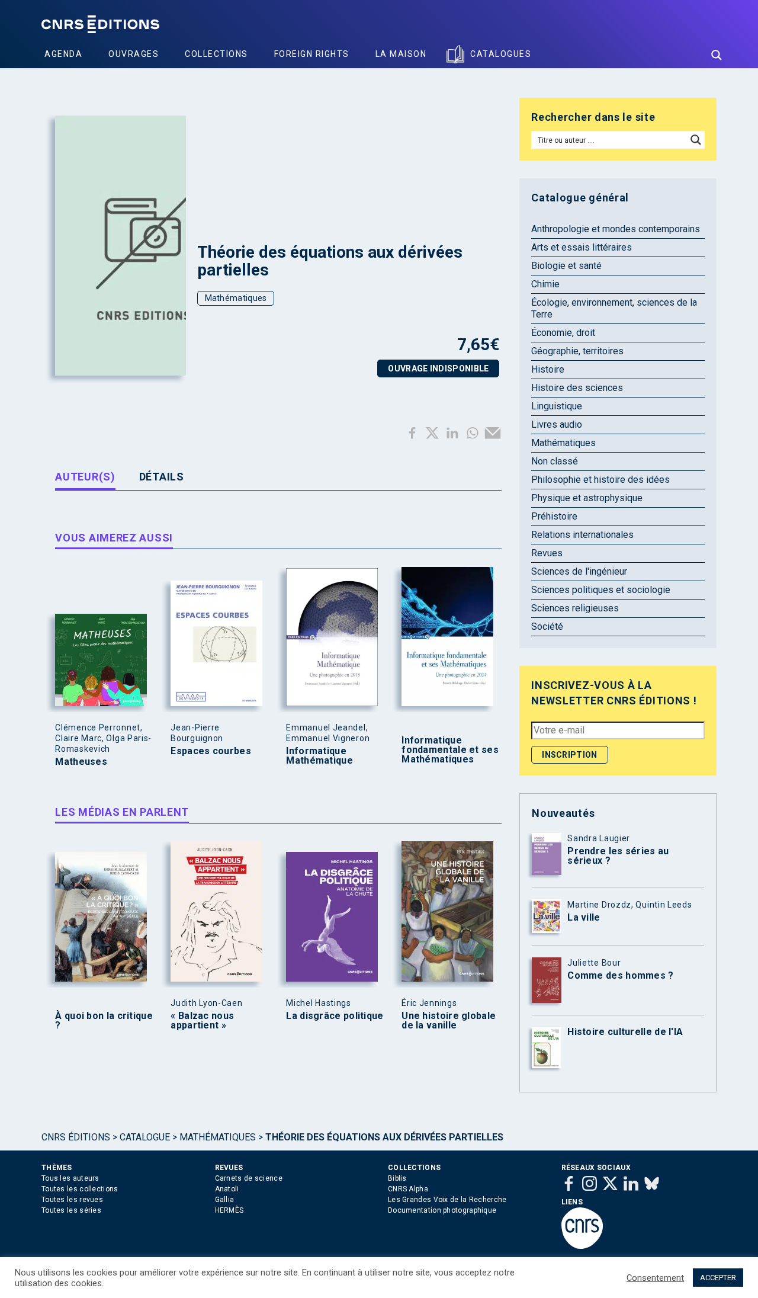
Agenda (63, 54)
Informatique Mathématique (319, 755)
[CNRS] (582, 1246)
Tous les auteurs (70, 1178)
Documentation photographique (442, 1210)
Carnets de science (248, 1178)
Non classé (554, 461)
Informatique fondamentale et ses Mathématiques (450, 750)
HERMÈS (229, 1210)
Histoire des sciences (577, 387)
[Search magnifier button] (716, 55)
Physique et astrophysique (587, 498)
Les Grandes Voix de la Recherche (447, 1200)
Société (547, 626)
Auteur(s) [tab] (85, 476)
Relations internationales (582, 534)
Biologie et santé (566, 265)
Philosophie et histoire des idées (600, 479)
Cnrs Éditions (75, 1137)
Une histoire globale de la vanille (449, 1020)
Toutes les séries (71, 1210)
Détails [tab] (161, 476)
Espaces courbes (211, 751)
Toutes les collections (79, 1189)
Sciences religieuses (575, 608)
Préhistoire (554, 516)
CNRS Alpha (408, 1189)
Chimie (545, 284)
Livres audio (556, 424)
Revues (547, 553)
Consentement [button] (655, 1278)
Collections (216, 54)
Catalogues (500, 54)
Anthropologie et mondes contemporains (615, 229)
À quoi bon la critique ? (104, 1020)
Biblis (397, 1178)
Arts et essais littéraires (581, 247)
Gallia (225, 1200)
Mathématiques (236, 298)
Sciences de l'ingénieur (579, 571)
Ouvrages (133, 54)
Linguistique (556, 406)
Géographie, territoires (577, 351)
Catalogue (145, 1137)
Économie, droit (563, 332)
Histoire (547, 369)
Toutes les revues (72, 1200)
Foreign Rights (311, 54)
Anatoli (227, 1189)
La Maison (401, 54)
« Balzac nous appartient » (202, 1020)
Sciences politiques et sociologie (600, 589)
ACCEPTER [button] (718, 1277)
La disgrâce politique (334, 1016)
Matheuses (81, 762)
